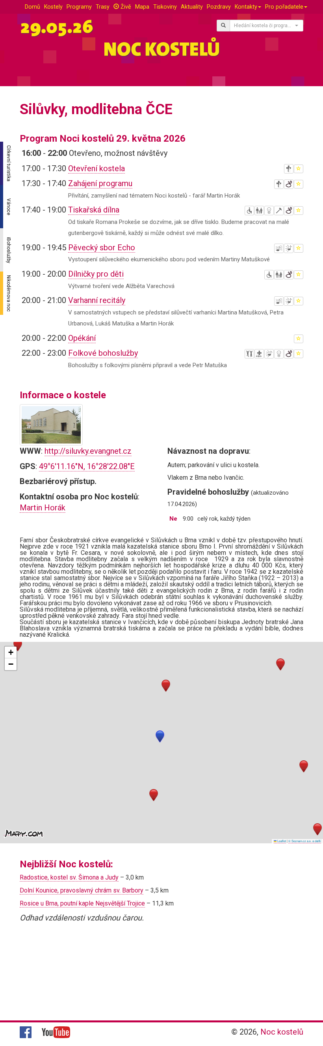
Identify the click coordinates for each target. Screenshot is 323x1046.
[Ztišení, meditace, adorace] (288, 169)
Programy (79, 7)
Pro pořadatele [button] (284, 7)
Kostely (53, 7)
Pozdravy (219, 7)
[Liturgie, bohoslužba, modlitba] (259, 354)
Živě (125, 7)
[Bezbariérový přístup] (249, 210)
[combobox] (266, 25)
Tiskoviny (165, 7)
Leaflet (281, 841)
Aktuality (192, 7)
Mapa (142, 7)
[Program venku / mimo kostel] (288, 184)
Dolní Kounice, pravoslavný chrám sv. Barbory (81, 890)
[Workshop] (279, 210)
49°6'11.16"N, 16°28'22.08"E (87, 466)
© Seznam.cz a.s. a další (304, 841)
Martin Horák (42, 507)
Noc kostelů (281, 1032)
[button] (160, 736)
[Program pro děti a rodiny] (259, 210)
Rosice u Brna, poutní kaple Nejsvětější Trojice (82, 903)
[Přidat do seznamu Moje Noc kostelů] (298, 168)
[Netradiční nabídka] (269, 210)
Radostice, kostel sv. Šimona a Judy (69, 877)
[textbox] (264, 25)
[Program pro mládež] (249, 354)
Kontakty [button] (246, 7)
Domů (32, 7)
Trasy (103, 7)
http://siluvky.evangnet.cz (88, 451)
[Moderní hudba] (288, 248)
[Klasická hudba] (279, 248)
